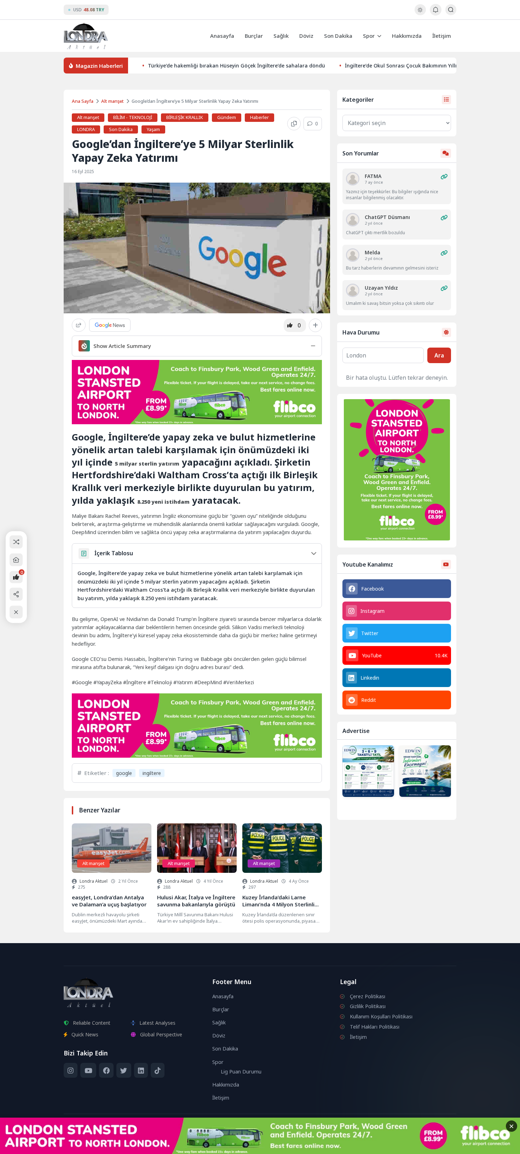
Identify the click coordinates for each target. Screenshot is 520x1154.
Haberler (259, 117)
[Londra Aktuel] (86, 36)
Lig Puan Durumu (241, 1071)
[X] (123, 1070)
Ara (439, 355)
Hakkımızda (407, 35)
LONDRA (86, 129)
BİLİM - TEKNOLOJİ (132, 117)
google (124, 773)
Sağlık (281, 35)
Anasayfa (222, 35)
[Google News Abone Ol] (110, 325)
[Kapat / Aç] (16, 612)
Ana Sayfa (82, 101)
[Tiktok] (157, 1070)
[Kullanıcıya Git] (352, 178)
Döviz (306, 35)
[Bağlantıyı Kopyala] (294, 123)
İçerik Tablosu (113, 553)
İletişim (441, 35)
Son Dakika (338, 35)
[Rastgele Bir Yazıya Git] (16, 542)
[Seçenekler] (315, 325)
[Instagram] (70, 1070)
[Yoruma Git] (443, 177)
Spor (369, 35)
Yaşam (153, 129)
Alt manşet (112, 101)
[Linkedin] (141, 1070)
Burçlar (254, 35)
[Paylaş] (79, 325)
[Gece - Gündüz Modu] (420, 13)
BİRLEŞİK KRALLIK (184, 117)
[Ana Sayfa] (16, 559)
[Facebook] (106, 1070)
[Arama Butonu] (450, 9)
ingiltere (152, 773)
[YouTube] (88, 1070)
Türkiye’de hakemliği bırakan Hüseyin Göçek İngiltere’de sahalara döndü (236, 65)
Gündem (226, 117)
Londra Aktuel (94, 881)
